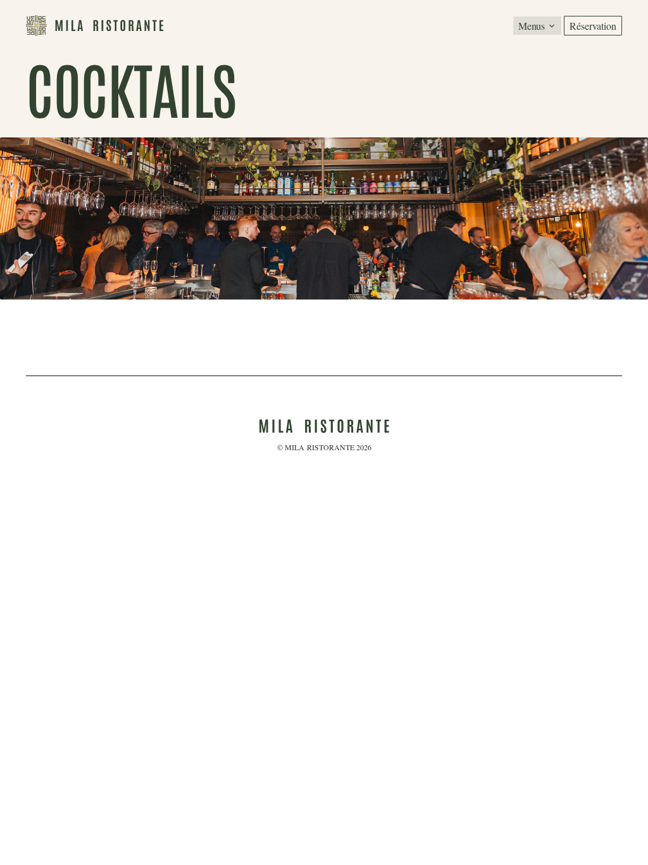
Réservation (593, 25)
